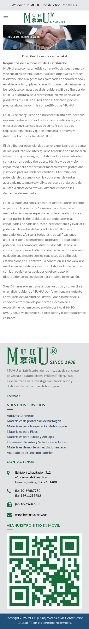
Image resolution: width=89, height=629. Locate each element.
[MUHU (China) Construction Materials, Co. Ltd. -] (44, 17)
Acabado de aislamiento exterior (30, 452)
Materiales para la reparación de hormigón (37, 426)
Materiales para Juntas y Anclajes (30, 437)
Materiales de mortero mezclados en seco (36, 447)
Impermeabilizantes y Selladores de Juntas (37, 442)
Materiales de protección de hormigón (34, 421)
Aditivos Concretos (20, 415)
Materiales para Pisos (22, 431)
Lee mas (13, 396)
